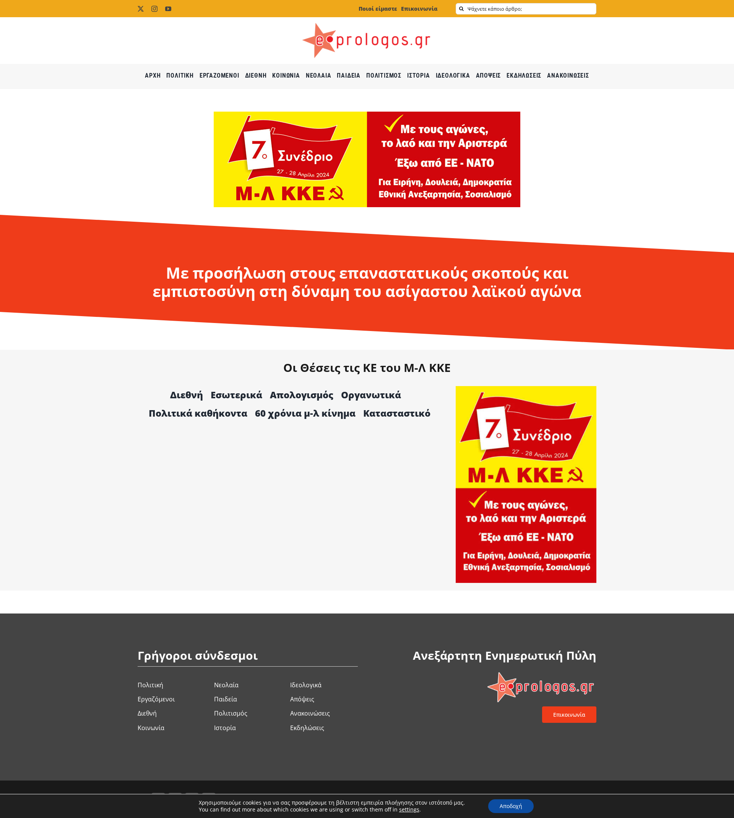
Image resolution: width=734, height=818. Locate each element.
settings (409, 809)
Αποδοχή (511, 806)
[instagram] (154, 9)
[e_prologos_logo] (367, 20)
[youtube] (168, 9)
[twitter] (141, 9)
